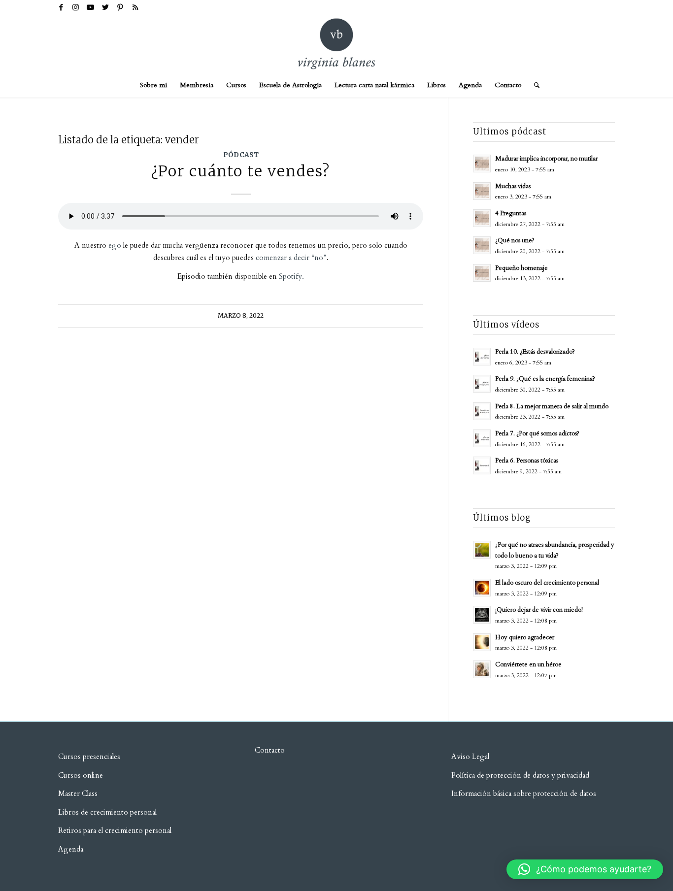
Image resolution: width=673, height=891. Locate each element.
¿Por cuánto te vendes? (240, 171)
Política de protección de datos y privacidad (520, 775)
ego (114, 245)
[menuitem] (153, 85)
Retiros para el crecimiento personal (115, 830)
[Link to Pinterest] (120, 7)
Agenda (70, 849)
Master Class (78, 793)
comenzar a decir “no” (290, 258)
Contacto (270, 750)
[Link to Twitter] (105, 7)
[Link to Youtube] (90, 7)
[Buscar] (533, 85)
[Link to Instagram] (75, 7)
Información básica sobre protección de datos (523, 793)
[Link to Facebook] (61, 7)
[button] (584, 869)
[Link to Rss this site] (135, 7)
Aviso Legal (470, 756)
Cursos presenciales (89, 756)
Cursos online (80, 775)
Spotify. (291, 276)
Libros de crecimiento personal (107, 812)
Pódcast (241, 155)
